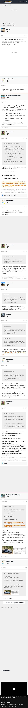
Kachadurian (10, 79)
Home (6, 706)
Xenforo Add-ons (8, 697)
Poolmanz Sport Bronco (13, 95)
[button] (2, 2)
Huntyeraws (10, 132)
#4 (26, 138)
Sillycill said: (7, 294)
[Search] (26, 2)
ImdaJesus (9, 283)
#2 (26, 85)
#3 (26, 102)
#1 (26, 35)
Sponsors (3, 702)
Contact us (9, 702)
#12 (26, 567)
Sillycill (3, 25)
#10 (26, 408)
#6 (26, 251)
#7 (26, 289)
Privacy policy (20, 704)
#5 (26, 207)
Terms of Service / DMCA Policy (8, 704)
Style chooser (4, 700)
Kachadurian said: (8, 256)
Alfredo (8, 314)
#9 (26, 365)
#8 (26, 320)
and (10, 195)
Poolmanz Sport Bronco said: (11, 143)
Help (2, 706)
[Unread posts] (23, 2)
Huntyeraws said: (8, 371)
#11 (26, 501)
